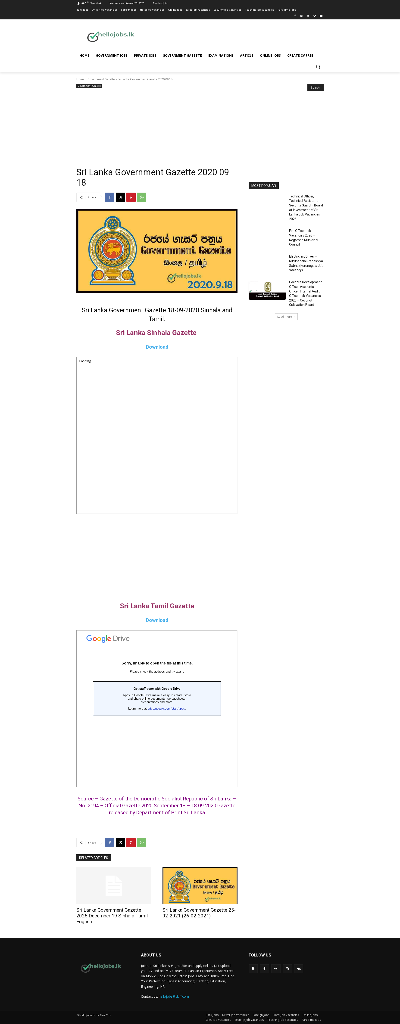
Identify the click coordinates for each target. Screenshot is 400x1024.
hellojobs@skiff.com (174, 996)
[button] (318, 66)
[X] (308, 16)
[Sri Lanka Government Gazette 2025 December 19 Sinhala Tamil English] (113, 885)
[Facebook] (295, 16)
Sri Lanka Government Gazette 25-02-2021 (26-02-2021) (199, 913)
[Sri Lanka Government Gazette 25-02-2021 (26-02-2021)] (200, 885)
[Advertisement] (237, 36)
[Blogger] (253, 968)
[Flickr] (275, 968)
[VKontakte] (298, 968)
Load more (284, 317)
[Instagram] (301, 16)
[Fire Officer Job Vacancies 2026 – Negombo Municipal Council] (267, 239)
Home (80, 79)
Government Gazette (101, 79)
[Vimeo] (314, 16)
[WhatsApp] (141, 197)
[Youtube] (321, 16)
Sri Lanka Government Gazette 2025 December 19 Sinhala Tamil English (112, 915)
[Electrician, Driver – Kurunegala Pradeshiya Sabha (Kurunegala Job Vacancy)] (267, 264)
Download (157, 347)
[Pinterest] (131, 197)
